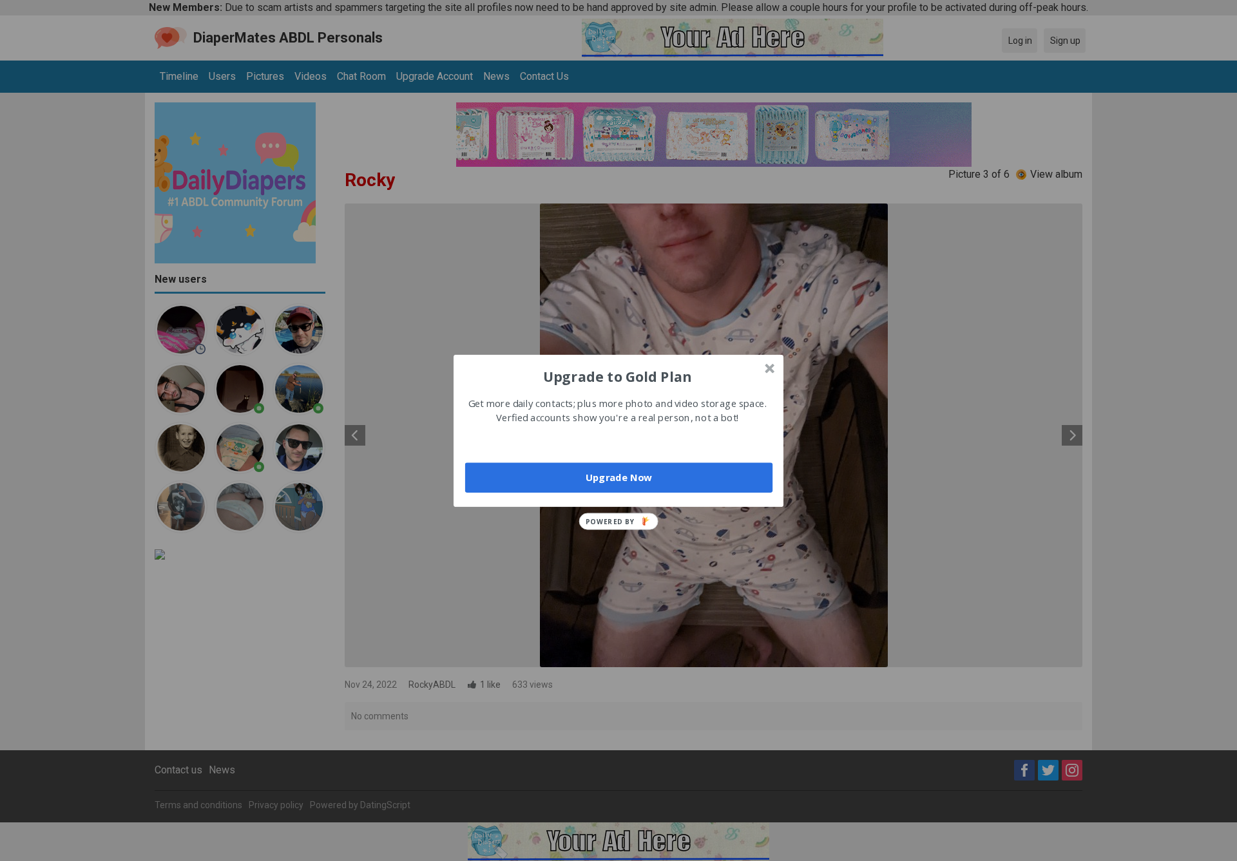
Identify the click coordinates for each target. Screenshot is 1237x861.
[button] (617, 376)
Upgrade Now (619, 477)
